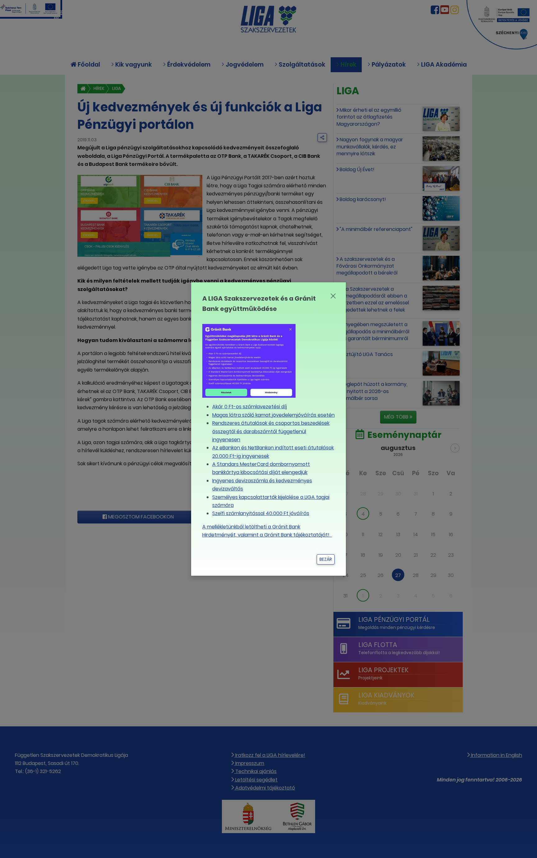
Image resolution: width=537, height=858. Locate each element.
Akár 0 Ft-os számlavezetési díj (249, 406)
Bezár (325, 559)
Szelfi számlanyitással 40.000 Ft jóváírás (260, 513)
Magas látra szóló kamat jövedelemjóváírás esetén (273, 415)
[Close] (333, 296)
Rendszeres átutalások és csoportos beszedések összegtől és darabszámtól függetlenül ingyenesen (270, 431)
